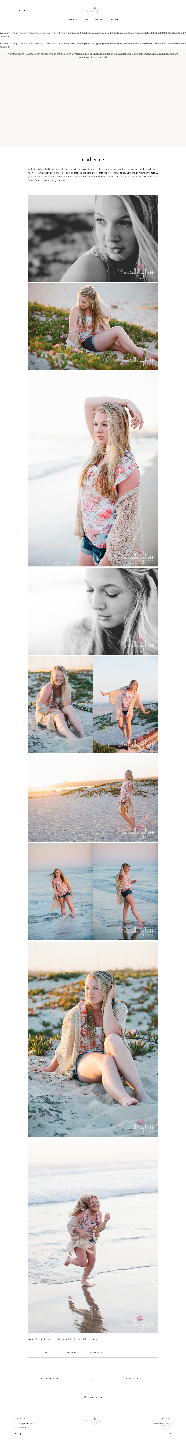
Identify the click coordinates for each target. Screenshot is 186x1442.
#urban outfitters (82, 1339)
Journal (99, 19)
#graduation (41, 1339)
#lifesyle (52, 1339)
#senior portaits (64, 1339)
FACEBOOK (72, 1353)
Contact (114, 19)
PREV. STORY (53, 1378)
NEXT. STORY (133, 1378)
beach (94, 1339)
